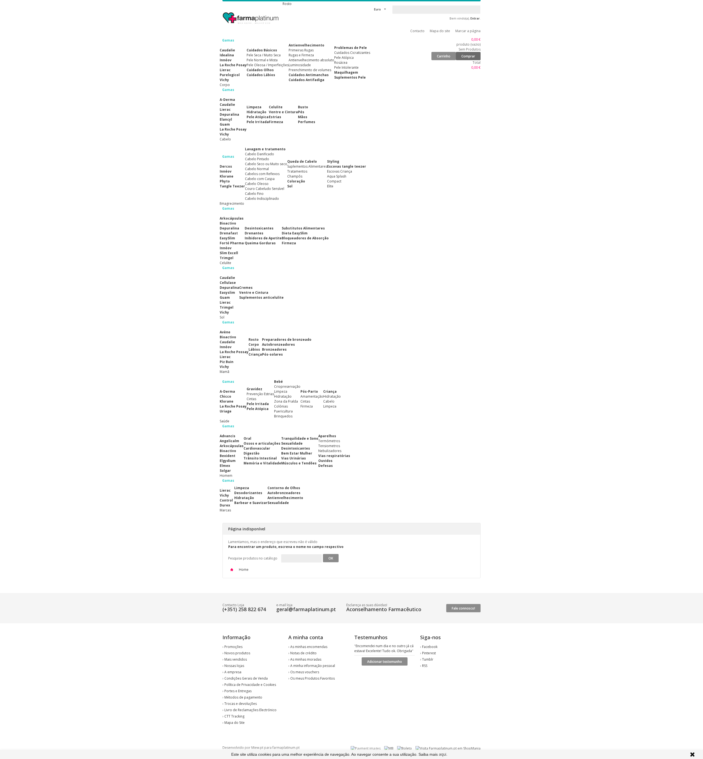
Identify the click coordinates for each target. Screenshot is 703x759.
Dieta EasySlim (295, 233)
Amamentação (311, 396)
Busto (303, 107)
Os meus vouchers (304, 672)
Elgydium (228, 460)
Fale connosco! (463, 608)
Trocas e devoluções (240, 703)
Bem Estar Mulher (296, 453)
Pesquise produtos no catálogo (252, 558)
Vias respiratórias (334, 455)
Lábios (254, 349)
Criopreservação (287, 386)
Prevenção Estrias (260, 394)
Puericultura (283, 411)
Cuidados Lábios (261, 75)
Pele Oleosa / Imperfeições (268, 65)
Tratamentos (297, 171)
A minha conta (305, 637)
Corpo (254, 344)
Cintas (251, 399)
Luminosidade (300, 65)
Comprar (468, 56)
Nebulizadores (329, 450)
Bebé (278, 381)
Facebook (429, 646)
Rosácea (340, 62)
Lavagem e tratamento (265, 149)
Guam (225, 124)
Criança (255, 354)
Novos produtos (237, 653)
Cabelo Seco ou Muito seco (266, 164)
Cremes (246, 287)
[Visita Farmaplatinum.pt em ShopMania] (448, 748)
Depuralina (229, 114)
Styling (333, 161)
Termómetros (329, 441)
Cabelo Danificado (259, 154)
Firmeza (276, 122)
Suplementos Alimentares (307, 166)
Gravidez (254, 389)
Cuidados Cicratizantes (352, 52)
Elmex (225, 465)
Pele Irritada (258, 122)
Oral (247, 438)
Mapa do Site (234, 722)
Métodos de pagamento (243, 697)
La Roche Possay (234, 352)
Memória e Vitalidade (262, 463)
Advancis (227, 436)
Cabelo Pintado (257, 159)
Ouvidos (325, 460)
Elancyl (226, 119)
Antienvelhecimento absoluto (311, 60)
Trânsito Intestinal (260, 458)
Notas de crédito (303, 653)
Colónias (281, 406)
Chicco (225, 396)
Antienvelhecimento (306, 45)
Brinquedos (283, 416)
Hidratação (256, 112)
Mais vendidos (235, 659)
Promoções (233, 646)
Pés (301, 112)
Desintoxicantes (259, 228)
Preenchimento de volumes (310, 70)
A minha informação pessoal (312, 665)
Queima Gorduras (260, 243)
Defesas (325, 465)
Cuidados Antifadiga (306, 79)
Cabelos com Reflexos (262, 173)
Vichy (224, 79)
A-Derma (227, 99)
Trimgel (226, 258)
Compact (334, 181)
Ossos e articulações (262, 443)
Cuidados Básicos (262, 50)
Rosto (254, 339)
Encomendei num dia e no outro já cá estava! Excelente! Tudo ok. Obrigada (384, 648)
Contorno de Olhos (283, 488)
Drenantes (254, 233)
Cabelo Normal (257, 169)
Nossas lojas (234, 665)
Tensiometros (329, 446)
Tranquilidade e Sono (299, 438)
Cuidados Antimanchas (309, 75)
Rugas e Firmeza (301, 55)
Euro (377, 9)
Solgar (225, 470)
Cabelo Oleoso (257, 183)
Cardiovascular (257, 448)
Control (226, 500)
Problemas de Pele (350, 47)
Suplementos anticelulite (261, 297)
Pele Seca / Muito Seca (264, 55)
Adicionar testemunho (384, 661)
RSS (424, 665)
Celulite (276, 107)
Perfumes (306, 122)
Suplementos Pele (350, 77)
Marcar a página (468, 31)
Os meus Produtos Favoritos (312, 678)
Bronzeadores (274, 349)
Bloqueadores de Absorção (305, 238)
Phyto (225, 181)
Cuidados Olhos (260, 70)
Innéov (225, 60)
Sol (289, 186)
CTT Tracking (234, 716)
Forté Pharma (232, 243)
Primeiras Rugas (301, 50)
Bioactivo (228, 223)
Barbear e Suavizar (250, 502)
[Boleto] (404, 748)
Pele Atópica (344, 57)
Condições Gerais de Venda (246, 678)
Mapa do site (440, 31)
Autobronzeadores (278, 344)
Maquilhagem (346, 72)
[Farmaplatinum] (251, 25)
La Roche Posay (233, 65)
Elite (330, 186)
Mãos (302, 117)
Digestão (252, 453)
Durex (225, 505)
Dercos (226, 166)
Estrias (275, 117)
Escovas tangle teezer (346, 166)
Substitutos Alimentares (303, 228)
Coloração (296, 181)
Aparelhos (327, 436)
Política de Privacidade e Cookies (250, 684)
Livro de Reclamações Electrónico (250, 710)
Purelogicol (230, 75)
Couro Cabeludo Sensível (264, 188)
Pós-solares (272, 354)
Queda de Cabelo (302, 161)
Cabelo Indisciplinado (262, 198)
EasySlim (227, 238)
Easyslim (227, 292)
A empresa (232, 672)
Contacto (417, 31)
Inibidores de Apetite (263, 238)
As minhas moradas (305, 659)
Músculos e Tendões (299, 463)
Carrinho (443, 56)
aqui (442, 754)
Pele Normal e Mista (262, 60)
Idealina (227, 55)
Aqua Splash (336, 176)
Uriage (225, 411)
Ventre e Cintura (283, 112)
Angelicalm (229, 441)
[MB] (389, 748)
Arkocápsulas (232, 218)
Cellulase (228, 282)
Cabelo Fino (254, 193)
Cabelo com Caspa (260, 178)
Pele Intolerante (346, 67)
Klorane (226, 176)
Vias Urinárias (293, 458)
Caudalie (227, 50)
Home (243, 569)
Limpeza (254, 107)
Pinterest (429, 653)
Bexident (227, 455)
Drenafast (229, 233)
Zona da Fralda (286, 401)
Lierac (225, 70)
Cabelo (328, 401)
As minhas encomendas (308, 646)
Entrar (475, 18)
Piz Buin (226, 361)
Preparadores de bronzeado (286, 339)
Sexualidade (292, 443)
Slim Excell (229, 253)
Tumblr (427, 659)
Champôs (294, 176)
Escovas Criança (339, 171)
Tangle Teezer (232, 186)
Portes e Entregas (238, 691)
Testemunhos (370, 637)
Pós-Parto (309, 391)
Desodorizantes (248, 493)
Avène (225, 332)
